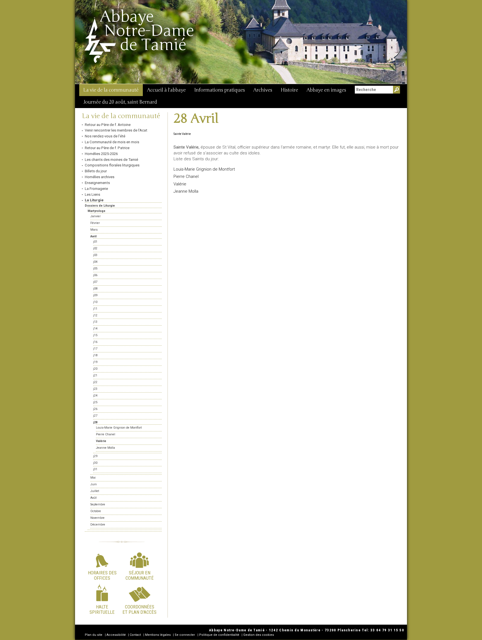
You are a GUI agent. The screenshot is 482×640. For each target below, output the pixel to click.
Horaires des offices (102, 575)
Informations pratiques (219, 90)
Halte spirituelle (102, 609)
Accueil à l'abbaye (166, 90)
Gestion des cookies (258, 635)
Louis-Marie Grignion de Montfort (204, 169)
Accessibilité (116, 635)
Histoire (289, 90)
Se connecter (185, 635)
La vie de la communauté (111, 90)
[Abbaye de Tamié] (139, 36)
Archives (262, 90)
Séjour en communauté (140, 575)
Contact (135, 635)
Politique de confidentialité (219, 635)
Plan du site (93, 635)
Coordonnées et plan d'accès (139, 609)
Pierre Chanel (186, 176)
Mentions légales (158, 635)
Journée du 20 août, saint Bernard (120, 102)
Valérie (179, 184)
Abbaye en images (326, 90)
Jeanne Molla (185, 191)
